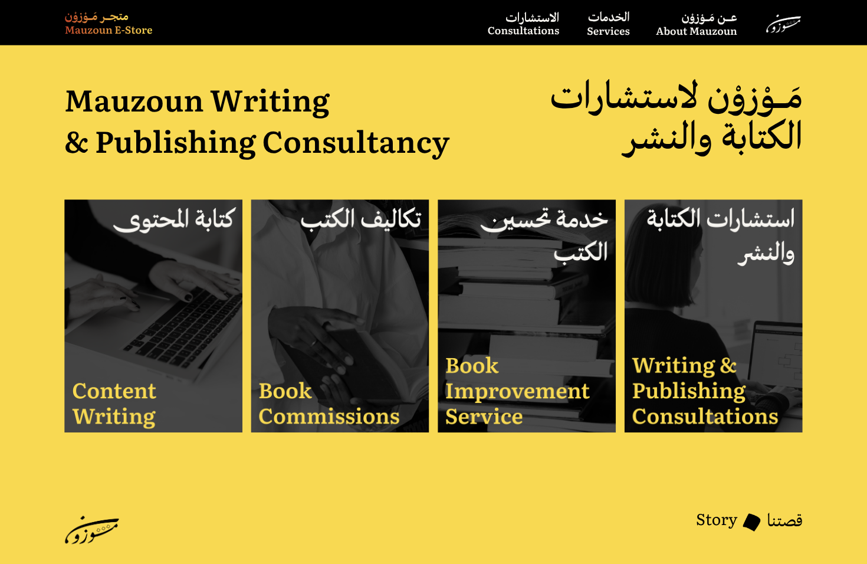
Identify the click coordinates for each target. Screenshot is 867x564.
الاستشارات (533, 19)
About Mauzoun (696, 31)
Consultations (524, 30)
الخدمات (608, 18)
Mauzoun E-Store (109, 29)
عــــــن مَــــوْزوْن (709, 18)
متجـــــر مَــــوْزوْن (97, 17)
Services (608, 31)
